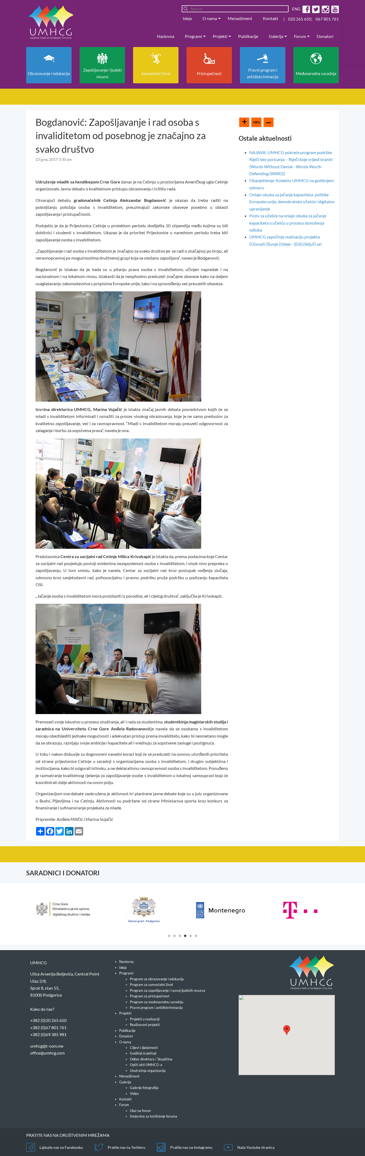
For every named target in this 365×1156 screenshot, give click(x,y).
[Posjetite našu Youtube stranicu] (334, 8)
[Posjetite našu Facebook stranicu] (305, 8)
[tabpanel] (65, 910)
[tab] (169, 935)
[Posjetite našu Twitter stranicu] (315, 8)
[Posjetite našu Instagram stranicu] (324, 8)
